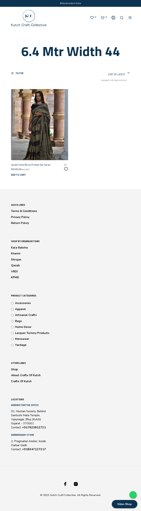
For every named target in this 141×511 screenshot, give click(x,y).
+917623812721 (34, 427)
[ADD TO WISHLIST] (66, 167)
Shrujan (16, 259)
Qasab (15, 265)
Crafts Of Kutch (21, 381)
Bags (18, 321)
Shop (14, 369)
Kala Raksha (19, 247)
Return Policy (20, 223)
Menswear (22, 339)
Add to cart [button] (18, 175)
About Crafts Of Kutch (26, 375)
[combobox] (119, 73)
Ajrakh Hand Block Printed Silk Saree (30, 165)
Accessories (23, 303)
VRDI (14, 271)
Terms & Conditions (24, 211)
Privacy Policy (20, 217)
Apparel (20, 309)
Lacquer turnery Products (32, 333)
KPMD (15, 277)
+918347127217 (34, 449)
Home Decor (23, 327)
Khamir (16, 253)
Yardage (20, 345)
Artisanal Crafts (26, 315)
